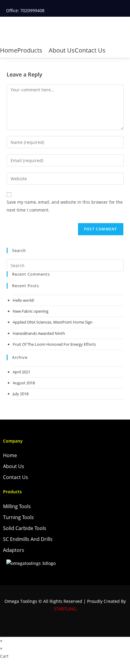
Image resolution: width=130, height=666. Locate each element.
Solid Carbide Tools (24, 528)
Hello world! (23, 300)
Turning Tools (18, 517)
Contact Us (90, 50)
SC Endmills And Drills (28, 539)
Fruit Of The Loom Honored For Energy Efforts (54, 344)
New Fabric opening (30, 311)
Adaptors (13, 550)
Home (8, 50)
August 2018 (24, 383)
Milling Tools (17, 506)
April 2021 (21, 372)
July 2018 (20, 393)
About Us (62, 50)
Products (30, 50)
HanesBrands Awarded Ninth (39, 333)
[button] (125, 32)
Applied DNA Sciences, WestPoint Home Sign (53, 322)
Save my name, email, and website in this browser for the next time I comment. (65, 205)
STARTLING (65, 609)
